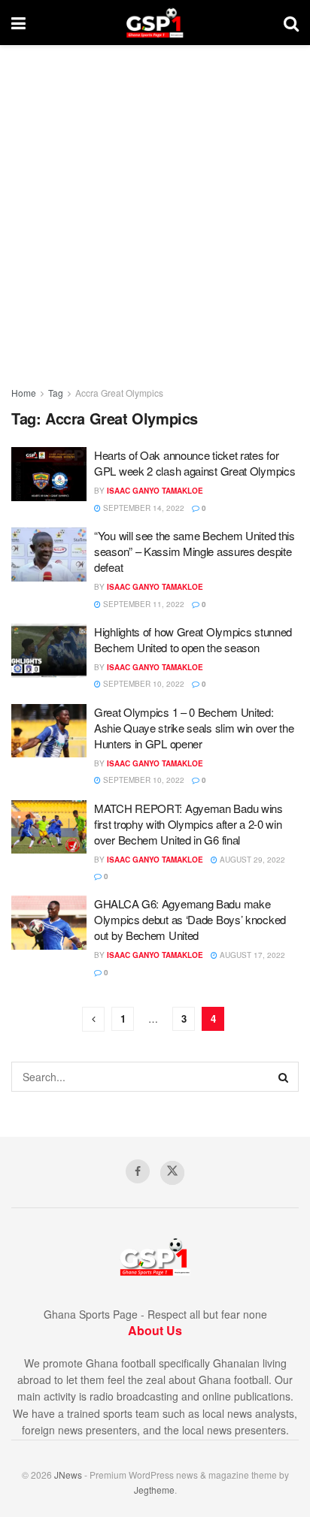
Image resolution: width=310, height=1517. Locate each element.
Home (23, 392)
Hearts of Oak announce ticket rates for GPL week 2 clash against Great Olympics (194, 463)
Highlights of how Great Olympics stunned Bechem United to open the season (193, 639)
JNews (68, 1474)
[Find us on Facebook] (138, 1171)
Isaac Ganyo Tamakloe (155, 490)
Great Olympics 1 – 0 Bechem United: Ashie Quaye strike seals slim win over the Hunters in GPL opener (193, 727)
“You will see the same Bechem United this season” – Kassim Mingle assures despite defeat (194, 551)
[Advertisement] (155, 207)
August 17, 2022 (251, 955)
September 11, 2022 (142, 604)
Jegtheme (154, 1489)
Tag (55, 392)
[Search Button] (291, 22)
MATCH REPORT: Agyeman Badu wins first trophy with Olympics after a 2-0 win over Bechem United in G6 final (188, 824)
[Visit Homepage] (154, 23)
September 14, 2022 (142, 508)
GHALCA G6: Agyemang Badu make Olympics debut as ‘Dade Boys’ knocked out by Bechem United (190, 919)
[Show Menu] (18, 22)
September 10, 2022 (142, 683)
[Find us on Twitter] (172, 1173)
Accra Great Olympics (119, 392)
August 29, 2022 (251, 859)
